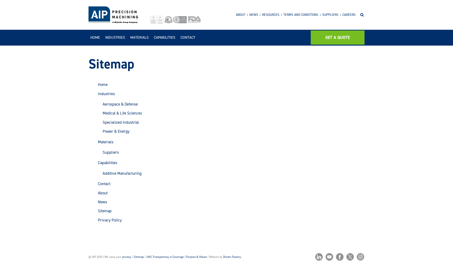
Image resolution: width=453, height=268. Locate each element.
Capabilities (164, 37)
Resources (270, 15)
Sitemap (105, 210)
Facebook (340, 257)
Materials (139, 37)
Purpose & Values (196, 257)
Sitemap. (139, 257)
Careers (349, 15)
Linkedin (319, 257)
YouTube (329, 257)
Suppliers (330, 15)
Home (95, 37)
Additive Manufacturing (122, 173)
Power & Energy (116, 131)
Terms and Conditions (300, 15)
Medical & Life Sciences (122, 113)
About (240, 15)
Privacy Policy (110, 220)
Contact (187, 37)
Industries (115, 37)
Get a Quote (337, 37)
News (253, 15)
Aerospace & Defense (120, 104)
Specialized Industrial (121, 122)
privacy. (127, 257)
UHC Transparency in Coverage (165, 257)
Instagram (361, 257)
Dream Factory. (232, 257)
